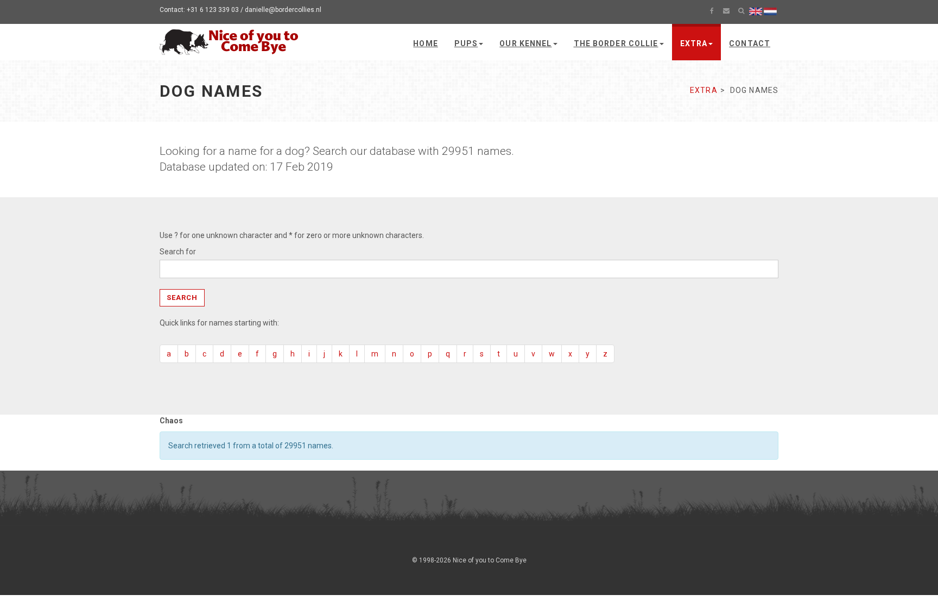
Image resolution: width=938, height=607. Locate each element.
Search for (178, 251)
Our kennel (525, 43)
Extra (694, 43)
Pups (466, 43)
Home (425, 43)
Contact (749, 43)
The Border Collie (616, 43)
